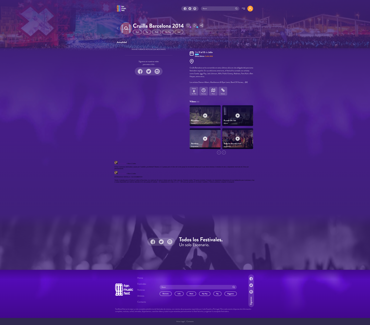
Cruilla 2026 (209, 56)
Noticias (141, 289)
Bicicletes (195, 120)
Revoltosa (194, 143)
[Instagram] (194, 8)
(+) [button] (246, 82)
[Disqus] (185, 184)
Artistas (140, 295)
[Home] (121, 12)
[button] (188, 26)
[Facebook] (185, 8)
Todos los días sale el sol (232, 143)
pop (147, 32)
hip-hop (168, 32)
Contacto (141, 301)
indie (179, 294)
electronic (166, 294)
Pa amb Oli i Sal (230, 120)
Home (140, 278)
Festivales (141, 284)
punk (156, 32)
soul (179, 32)
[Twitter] (189, 8)
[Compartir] (201, 26)
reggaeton (230, 294)
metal (191, 294)
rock (137, 32)
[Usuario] (250, 8)
